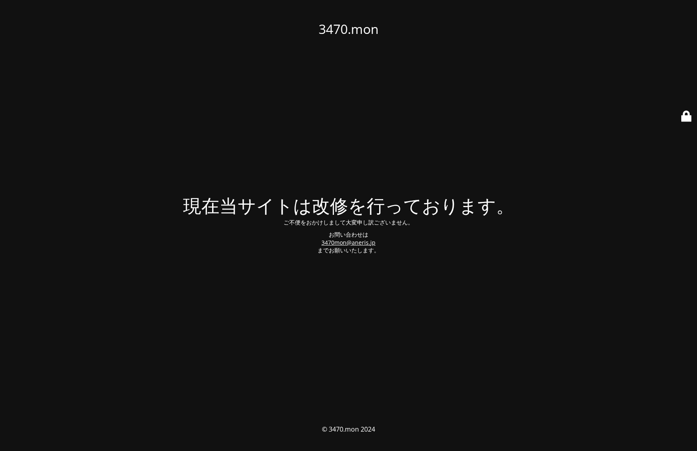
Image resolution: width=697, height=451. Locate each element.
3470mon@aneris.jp (348, 242)
